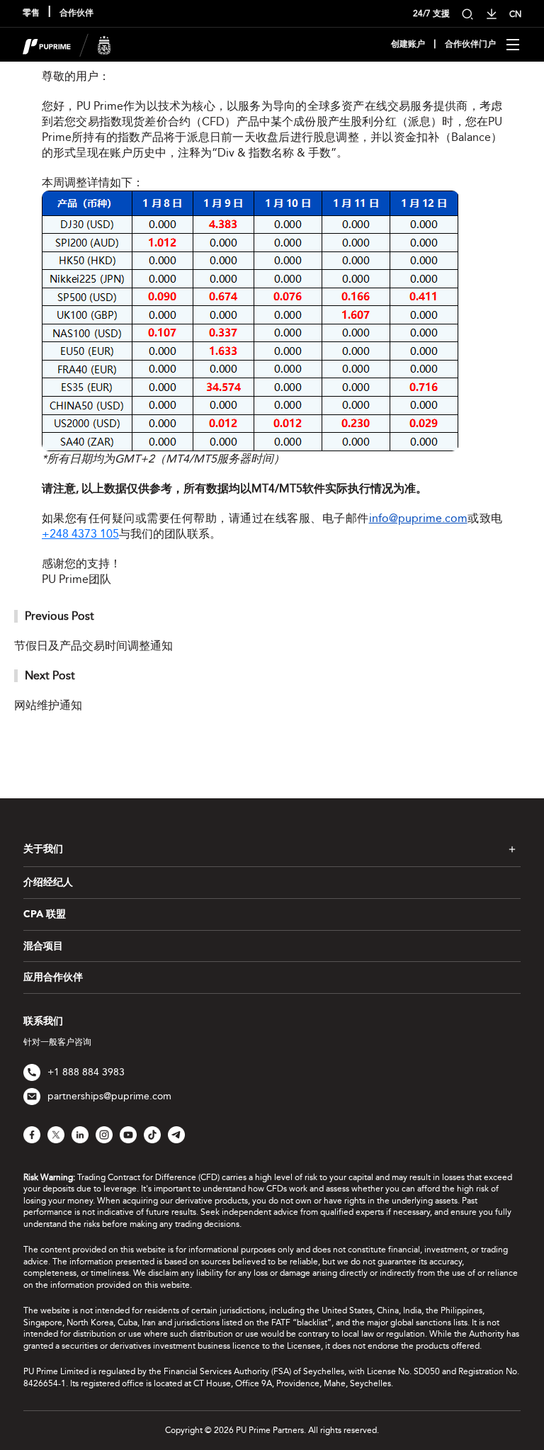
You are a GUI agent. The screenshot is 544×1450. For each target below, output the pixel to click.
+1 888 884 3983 (86, 1072)
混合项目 (43, 946)
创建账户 (408, 44)
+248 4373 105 (80, 533)
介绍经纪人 (48, 883)
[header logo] (67, 43)
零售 (31, 13)
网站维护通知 (48, 705)
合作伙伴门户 (470, 44)
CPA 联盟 (44, 914)
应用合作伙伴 (53, 977)
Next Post (50, 675)
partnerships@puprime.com (109, 1096)
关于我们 (43, 849)
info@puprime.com (418, 518)
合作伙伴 (77, 13)
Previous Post (59, 616)
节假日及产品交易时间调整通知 (93, 645)
